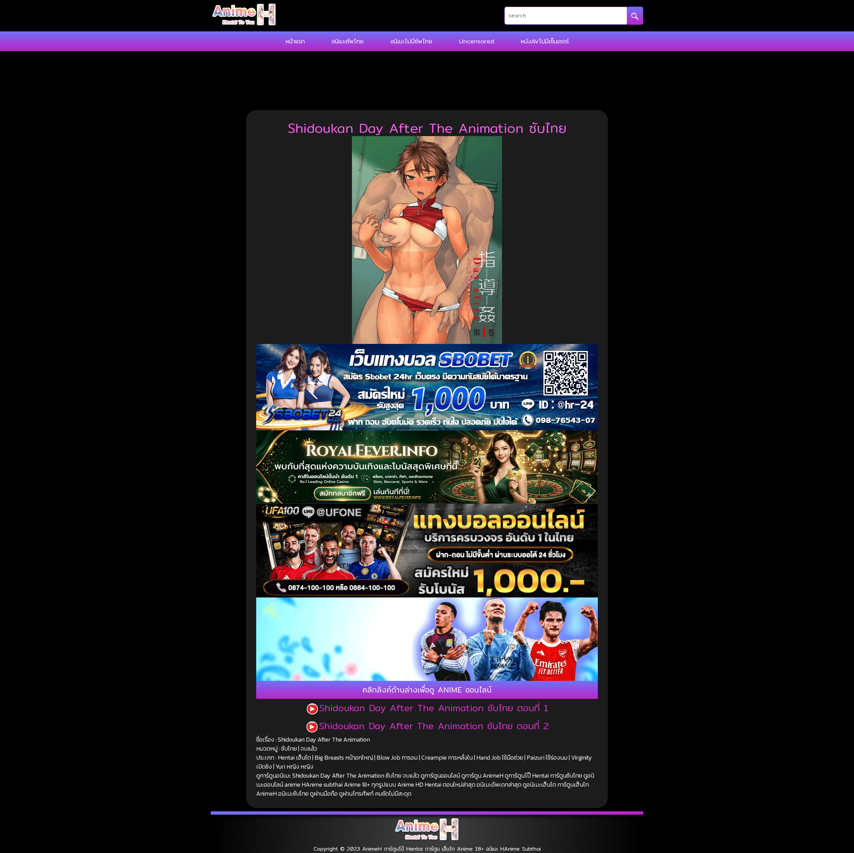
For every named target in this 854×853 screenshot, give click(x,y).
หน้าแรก (295, 41)
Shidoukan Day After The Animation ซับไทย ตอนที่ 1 (433, 708)
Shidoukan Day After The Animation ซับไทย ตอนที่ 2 (434, 726)
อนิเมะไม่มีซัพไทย (411, 41)
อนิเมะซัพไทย (348, 41)
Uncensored (476, 41)
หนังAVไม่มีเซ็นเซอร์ (545, 41)
